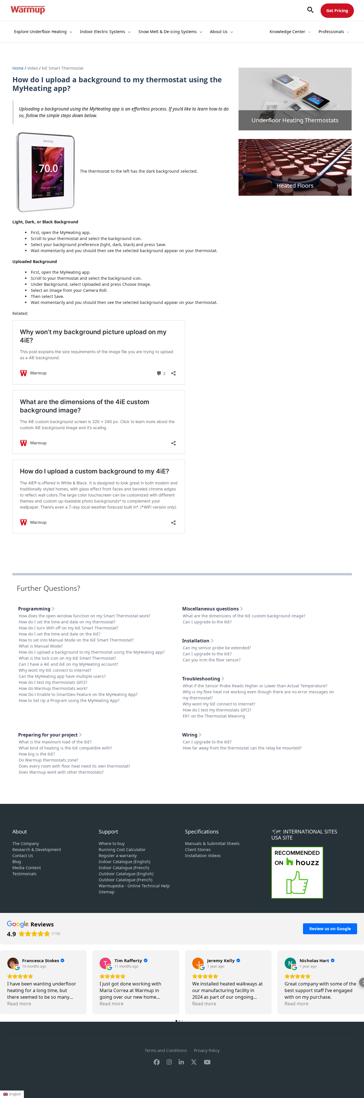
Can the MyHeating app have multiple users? (62, 676)
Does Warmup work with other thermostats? (61, 772)
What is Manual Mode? (41, 646)
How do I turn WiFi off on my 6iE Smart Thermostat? (68, 628)
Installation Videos (203, 855)
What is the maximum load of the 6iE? (55, 742)
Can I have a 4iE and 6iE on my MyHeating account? (68, 664)
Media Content (26, 867)
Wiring (190, 735)
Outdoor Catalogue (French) (125, 879)
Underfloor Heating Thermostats (295, 120)
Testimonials (24, 873)
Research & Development (36, 849)
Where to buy (112, 843)
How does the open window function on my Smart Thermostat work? (84, 616)
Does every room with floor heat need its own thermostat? (74, 766)
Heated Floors (295, 185)
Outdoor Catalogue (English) (126, 873)
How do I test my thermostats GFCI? (53, 682)
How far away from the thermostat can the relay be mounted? (242, 748)
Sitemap (107, 892)
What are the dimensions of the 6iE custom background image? (244, 616)
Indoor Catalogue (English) (124, 861)
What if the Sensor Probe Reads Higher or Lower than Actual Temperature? (255, 685)
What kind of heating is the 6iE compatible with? (65, 748)
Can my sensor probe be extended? (217, 647)
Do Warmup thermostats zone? (48, 760)
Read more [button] (19, 1003)
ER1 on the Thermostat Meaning (214, 716)
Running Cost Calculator (122, 849)
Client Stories (198, 849)
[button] (310, 10)
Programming (35, 609)
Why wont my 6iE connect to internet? (55, 670)
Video (32, 68)
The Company (25, 843)
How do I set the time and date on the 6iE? (59, 634)
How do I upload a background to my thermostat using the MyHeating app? (92, 652)
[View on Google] (13, 963)
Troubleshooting (201, 678)
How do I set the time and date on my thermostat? (67, 622)
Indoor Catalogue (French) (124, 867)
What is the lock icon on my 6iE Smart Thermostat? (67, 658)
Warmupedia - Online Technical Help (134, 885)
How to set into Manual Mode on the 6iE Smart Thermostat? (76, 640)
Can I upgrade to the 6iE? (207, 622)
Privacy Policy (207, 1050)
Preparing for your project (48, 735)
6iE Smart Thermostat (62, 68)
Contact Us (22, 855)
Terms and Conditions (166, 1050)
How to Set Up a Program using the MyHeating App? (69, 700)
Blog (16, 861)
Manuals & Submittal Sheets (212, 843)
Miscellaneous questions (211, 609)
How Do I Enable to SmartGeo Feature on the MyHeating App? (78, 694)
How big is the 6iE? (37, 754)
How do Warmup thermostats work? (53, 688)
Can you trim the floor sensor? (212, 660)
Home (18, 68)
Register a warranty (118, 855)
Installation (196, 641)
